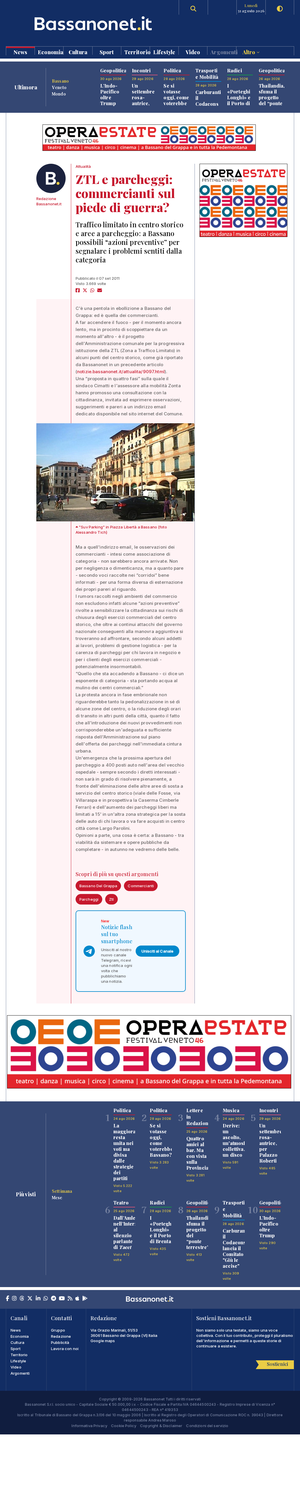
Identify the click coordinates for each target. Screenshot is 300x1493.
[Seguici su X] (30, 1298)
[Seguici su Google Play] (85, 1298)
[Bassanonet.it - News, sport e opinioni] (78, 23)
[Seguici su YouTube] (62, 1298)
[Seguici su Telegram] (53, 1298)
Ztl (111, 899)
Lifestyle (164, 52)
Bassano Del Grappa (98, 885)
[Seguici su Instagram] (14, 1298)
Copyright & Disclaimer (161, 1425)
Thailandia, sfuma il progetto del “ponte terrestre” (272, 97)
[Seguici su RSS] (70, 1298)
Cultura (78, 52)
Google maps (103, 1340)
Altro (250, 52)
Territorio (137, 52)
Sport (107, 52)
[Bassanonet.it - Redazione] (51, 178)
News (20, 52)
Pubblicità (60, 1342)
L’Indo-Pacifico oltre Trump (109, 94)
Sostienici (277, 1364)
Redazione (61, 1336)
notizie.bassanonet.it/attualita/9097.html (121, 371)
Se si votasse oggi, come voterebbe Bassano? (176, 97)
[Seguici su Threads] (22, 1298)
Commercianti (141, 885)
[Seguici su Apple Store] (77, 1298)
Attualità (83, 166)
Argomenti (223, 52)
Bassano (60, 81)
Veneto (59, 87)
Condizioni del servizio (207, 1425)
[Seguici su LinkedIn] (38, 1298)
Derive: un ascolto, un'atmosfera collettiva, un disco (238, 1140)
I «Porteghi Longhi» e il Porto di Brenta (238, 97)
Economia (50, 52)
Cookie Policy (123, 1425)
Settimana (62, 1191)
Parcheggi (88, 899)
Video (193, 52)
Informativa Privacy (89, 1425)
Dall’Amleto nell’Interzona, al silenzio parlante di (130, 1232)
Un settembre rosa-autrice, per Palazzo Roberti (143, 103)
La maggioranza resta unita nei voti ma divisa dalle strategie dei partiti (128, 1151)
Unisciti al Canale (158, 951)
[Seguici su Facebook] (7, 1298)
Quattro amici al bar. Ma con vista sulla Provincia (197, 1153)
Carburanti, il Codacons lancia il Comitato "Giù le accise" (236, 1248)
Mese (57, 1197)
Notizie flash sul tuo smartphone (116, 934)
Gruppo (58, 1330)
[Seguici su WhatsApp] (45, 1298)
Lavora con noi (65, 1348)
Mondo (59, 94)
